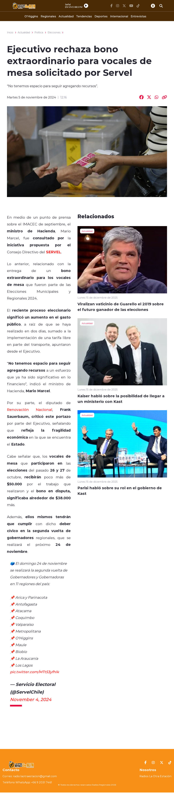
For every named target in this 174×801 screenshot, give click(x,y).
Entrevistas (138, 16)
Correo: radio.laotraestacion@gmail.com (30, 776)
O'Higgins (31, 16)
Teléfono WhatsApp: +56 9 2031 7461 (27, 782)
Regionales (48, 16)
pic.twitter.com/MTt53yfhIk (34, 671)
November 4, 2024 (30, 699)
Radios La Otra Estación (155, 776)
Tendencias (84, 16)
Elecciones (54, 32)
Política (38, 32)
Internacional (119, 16)
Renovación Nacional (29, 409)
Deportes (101, 16)
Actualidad (66, 16)
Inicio (10, 32)
